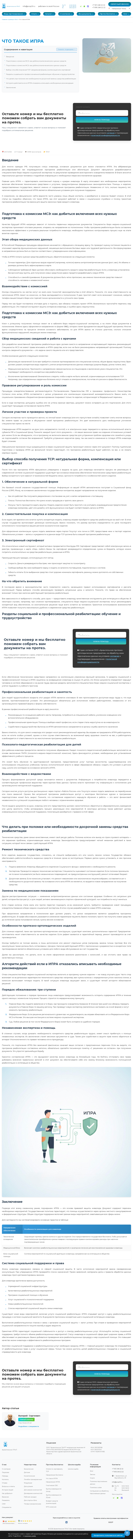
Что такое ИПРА (52, 1478)
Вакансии (5, 1497)
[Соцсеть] (66, 1522)
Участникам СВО (52, 1485)
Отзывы (4, 1483)
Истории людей (7, 1490)
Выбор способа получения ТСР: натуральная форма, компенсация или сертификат (38, 70)
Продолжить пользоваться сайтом (108, 1535)
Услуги (34, 14)
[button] (40, 50)
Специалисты (6, 1507)
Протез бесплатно (107, 14)
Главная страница (8, 19)
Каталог (48, 14)
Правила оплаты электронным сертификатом (111, 1518)
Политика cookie (96, 1487)
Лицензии (5, 1472)
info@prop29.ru (29, 6)
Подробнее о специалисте (28, 1426)
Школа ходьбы (73, 1469)
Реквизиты (6, 1500)
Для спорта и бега (30, 1500)
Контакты (5, 1479)
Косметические (29, 1476)
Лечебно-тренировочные (33, 1479)
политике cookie (30, 1536)
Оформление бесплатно (54, 1475)
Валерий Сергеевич (29, 1416)
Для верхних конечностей (33, 1493)
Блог (125, 14)
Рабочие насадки (30, 1497)
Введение (10, 57)
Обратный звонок (120, 4)
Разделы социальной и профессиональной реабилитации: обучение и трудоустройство (40, 74)
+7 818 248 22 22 (118, 1472)
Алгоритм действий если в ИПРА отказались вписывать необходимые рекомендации (39, 83)
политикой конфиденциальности (105, 135)
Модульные (28, 1483)
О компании (65, 14)
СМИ (3, 1504)
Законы (92, 1474)
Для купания (28, 1486)
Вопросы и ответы (8, 1486)
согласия (111, 133)
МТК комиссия (51, 1507)
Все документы (85, 14)
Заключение (11, 87)
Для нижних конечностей (33, 1490)
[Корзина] (127, 1533)
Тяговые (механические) (32, 1504)
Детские (27, 1472)
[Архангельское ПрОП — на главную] (5, 1445)
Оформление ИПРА (53, 1482)
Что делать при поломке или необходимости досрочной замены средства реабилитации (41, 79)
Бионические (28, 1469)
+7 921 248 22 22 (117, 1469)
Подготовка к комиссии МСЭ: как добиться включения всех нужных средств (36, 61)
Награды (5, 1476)
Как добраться (7, 1493)
